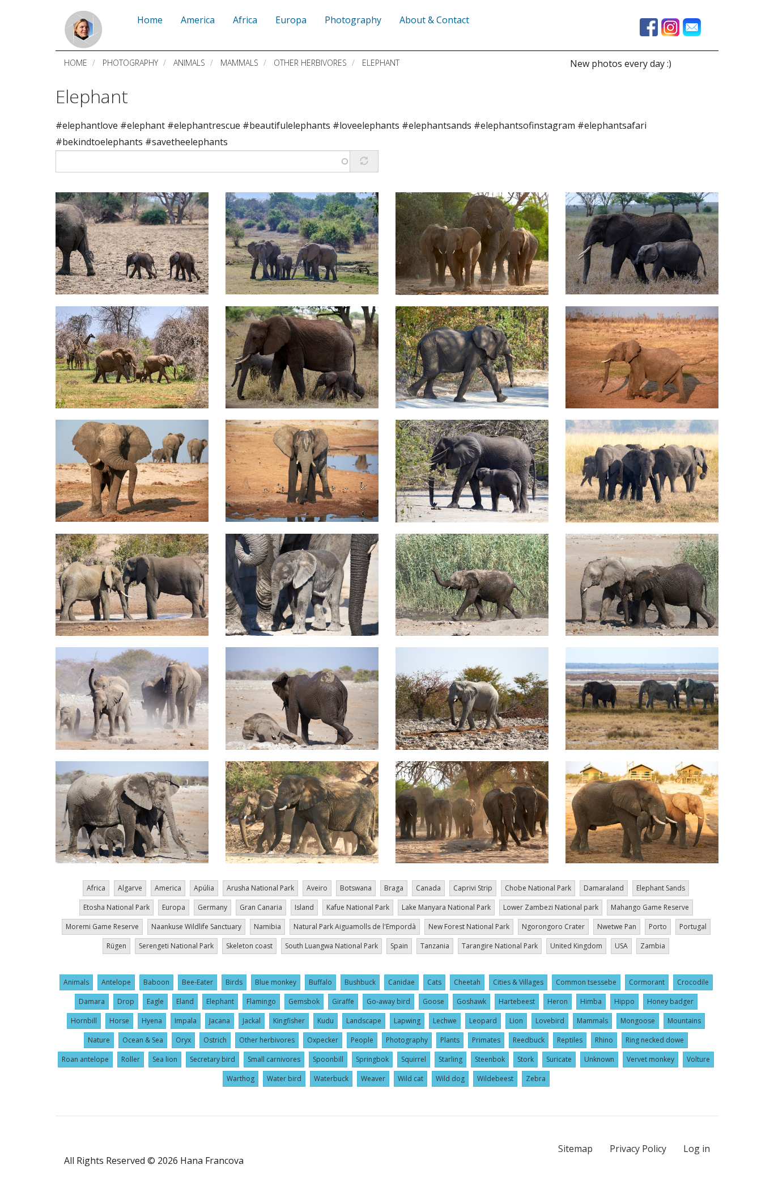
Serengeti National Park (176, 946)
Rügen (116, 946)
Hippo (624, 1001)
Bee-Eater (197, 982)
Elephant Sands (660, 888)
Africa (96, 888)
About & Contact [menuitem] (434, 20)
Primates (486, 1040)
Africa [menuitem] (245, 20)
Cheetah (467, 982)
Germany (212, 907)
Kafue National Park (357, 907)
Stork (525, 1059)
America (168, 888)
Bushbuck (360, 982)
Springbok (372, 1059)
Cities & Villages (518, 982)
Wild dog (450, 1078)
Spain (399, 946)
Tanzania (434, 946)
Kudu (325, 1021)
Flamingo (261, 1001)
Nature (99, 1040)
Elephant (92, 96)
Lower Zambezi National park (550, 907)
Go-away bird (388, 1001)
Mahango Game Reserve (650, 907)
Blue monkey (275, 982)
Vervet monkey (650, 1059)
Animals (189, 62)
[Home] (83, 29)
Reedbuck (529, 1040)
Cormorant (647, 982)
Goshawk (471, 1001)
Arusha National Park (260, 888)
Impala (186, 1021)
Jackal (252, 1021)
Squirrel (413, 1059)
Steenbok (490, 1059)
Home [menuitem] (150, 20)
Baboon (156, 982)
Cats (434, 982)
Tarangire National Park (500, 946)
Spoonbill (328, 1059)
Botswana (356, 888)
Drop (125, 1001)
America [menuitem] (198, 20)
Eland (185, 1001)
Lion (516, 1021)
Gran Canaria (261, 907)
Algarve (130, 888)
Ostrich (215, 1040)
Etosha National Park (116, 907)
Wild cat (410, 1078)
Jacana (219, 1021)
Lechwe (445, 1021)
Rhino (604, 1040)
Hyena (152, 1021)
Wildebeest (495, 1078)
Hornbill (84, 1021)
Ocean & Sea (142, 1040)
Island (304, 907)
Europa (173, 907)
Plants (450, 1040)
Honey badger (670, 1001)
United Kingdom (576, 946)
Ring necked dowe (655, 1040)
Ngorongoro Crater (553, 926)
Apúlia (204, 888)
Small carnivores (274, 1059)
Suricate (559, 1059)
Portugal (693, 926)
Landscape (363, 1021)
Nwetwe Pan (616, 926)
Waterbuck (331, 1078)
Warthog (240, 1078)
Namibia (267, 926)
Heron (557, 1001)
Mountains (684, 1021)
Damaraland (604, 888)
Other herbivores (310, 62)
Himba (591, 1001)
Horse (119, 1021)
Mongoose (637, 1021)
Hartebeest (517, 1001)
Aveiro (317, 888)
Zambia (652, 946)
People (362, 1040)
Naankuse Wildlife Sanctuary (196, 926)
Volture (698, 1059)
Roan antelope (85, 1059)
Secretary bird (212, 1059)
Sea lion (164, 1059)
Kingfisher (289, 1021)
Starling (450, 1059)
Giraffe (343, 1001)
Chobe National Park (538, 888)
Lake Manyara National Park (446, 907)
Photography (130, 62)
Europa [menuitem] (291, 20)
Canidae (401, 982)
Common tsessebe (586, 982)
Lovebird (549, 1021)
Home (75, 62)
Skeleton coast (249, 946)
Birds (234, 982)
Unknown (599, 1059)
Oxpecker (322, 1040)
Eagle (155, 1001)
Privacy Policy (638, 1148)
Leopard (483, 1021)
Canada (428, 888)
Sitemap (575, 1148)
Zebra (536, 1078)
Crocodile (693, 982)
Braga (393, 888)
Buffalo (320, 982)
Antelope (116, 982)
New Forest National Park (468, 926)
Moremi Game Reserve (102, 926)
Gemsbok (304, 1001)
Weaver (373, 1078)
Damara (92, 1001)
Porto (658, 926)
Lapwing (407, 1021)
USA (621, 946)
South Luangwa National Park (331, 946)
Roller (130, 1059)
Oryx (183, 1040)
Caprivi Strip (472, 888)
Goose (433, 1001)
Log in (696, 1148)
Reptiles (569, 1040)
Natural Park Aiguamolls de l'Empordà (355, 926)
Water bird (284, 1078)
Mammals (239, 62)
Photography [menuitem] (353, 20)
